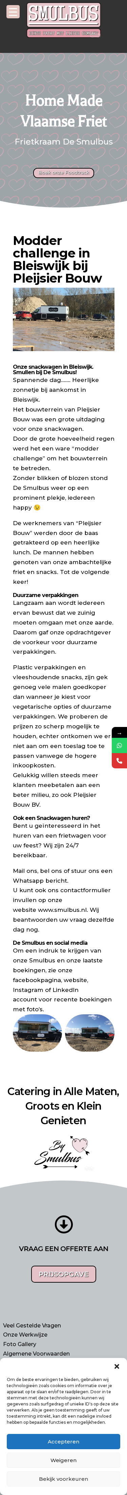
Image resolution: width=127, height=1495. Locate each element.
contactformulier (85, 890)
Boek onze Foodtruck (63, 172)
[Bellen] (119, 760)
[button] (116, 1366)
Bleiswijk (26, 399)
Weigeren (63, 1460)
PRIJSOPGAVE (64, 1274)
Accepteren (63, 1441)
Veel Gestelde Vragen (32, 1325)
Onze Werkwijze (25, 1334)
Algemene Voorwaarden (36, 1353)
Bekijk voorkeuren (63, 1479)
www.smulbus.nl (62, 909)
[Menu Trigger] (13, 11)
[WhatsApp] (119, 745)
